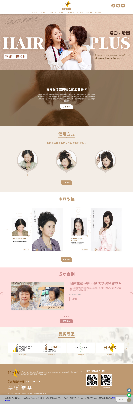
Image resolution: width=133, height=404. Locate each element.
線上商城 (43, 393)
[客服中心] (118, 6)
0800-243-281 (32, 381)
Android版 (106, 387)
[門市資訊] (123, 6)
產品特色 (44, 12)
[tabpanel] (94, 229)
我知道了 (122, 399)
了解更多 (66, 106)
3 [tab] (69, 254)
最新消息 (35, 12)
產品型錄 (53, 12)
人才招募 (36, 393)
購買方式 (71, 12)
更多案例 (66, 321)
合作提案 (11, 393)
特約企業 (17, 393)
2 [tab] (66, 254)
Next (126, 230)
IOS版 (92, 387)
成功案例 (80, 12)
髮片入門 (62, 12)
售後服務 (98, 12)
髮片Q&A (89, 12)
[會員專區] (113, 6)
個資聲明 (29, 393)
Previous (7, 230)
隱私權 (24, 393)
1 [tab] (64, 254)
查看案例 (74, 299)
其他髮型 (66, 259)
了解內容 (66, 182)
